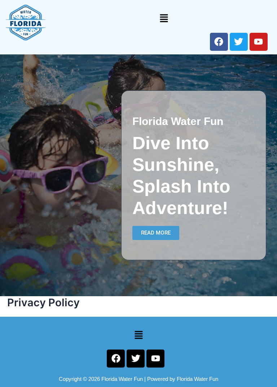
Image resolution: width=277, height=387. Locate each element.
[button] (164, 18)
